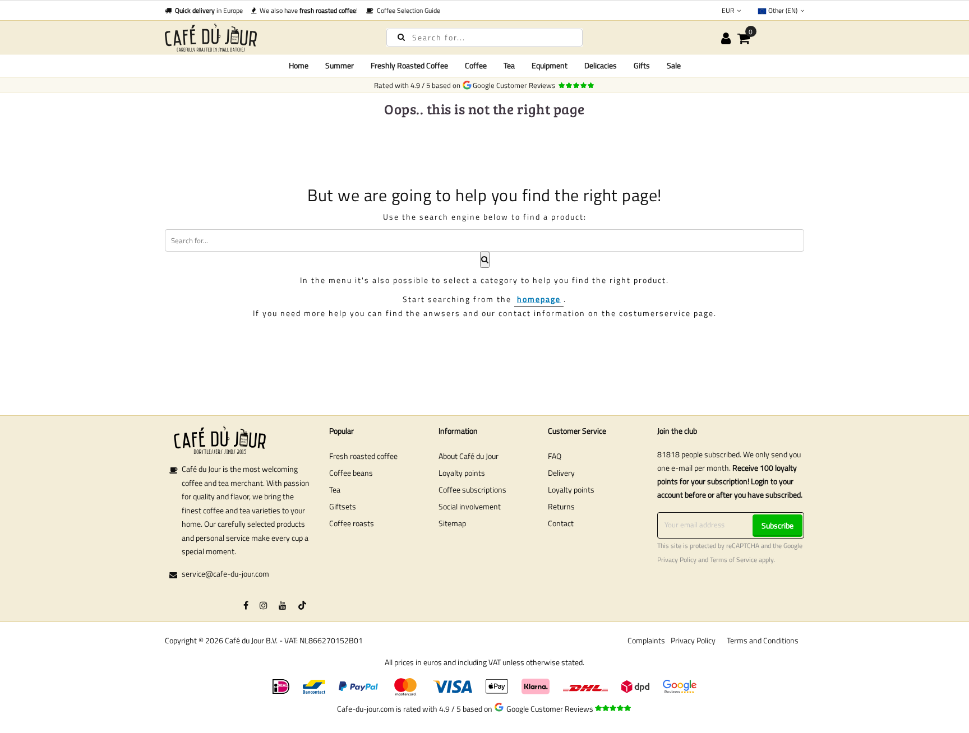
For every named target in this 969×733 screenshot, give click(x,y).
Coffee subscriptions (472, 489)
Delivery (561, 473)
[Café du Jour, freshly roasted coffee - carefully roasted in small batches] (266, 37)
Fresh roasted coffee (363, 456)
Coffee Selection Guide (406, 10)
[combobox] (484, 38)
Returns (561, 506)
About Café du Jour (469, 456)
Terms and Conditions (763, 640)
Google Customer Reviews (515, 85)
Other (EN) (783, 10)
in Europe (209, 10)
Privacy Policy (676, 560)
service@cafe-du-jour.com (225, 573)
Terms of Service (733, 560)
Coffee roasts (351, 523)
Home (298, 65)
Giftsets (342, 506)
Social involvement (470, 506)
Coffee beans (351, 473)
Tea (334, 489)
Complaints (646, 640)
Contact (561, 523)
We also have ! (307, 10)
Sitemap (452, 523)
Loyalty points (462, 473)
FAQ (554, 456)
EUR (729, 10)
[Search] (401, 37)
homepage (539, 299)
